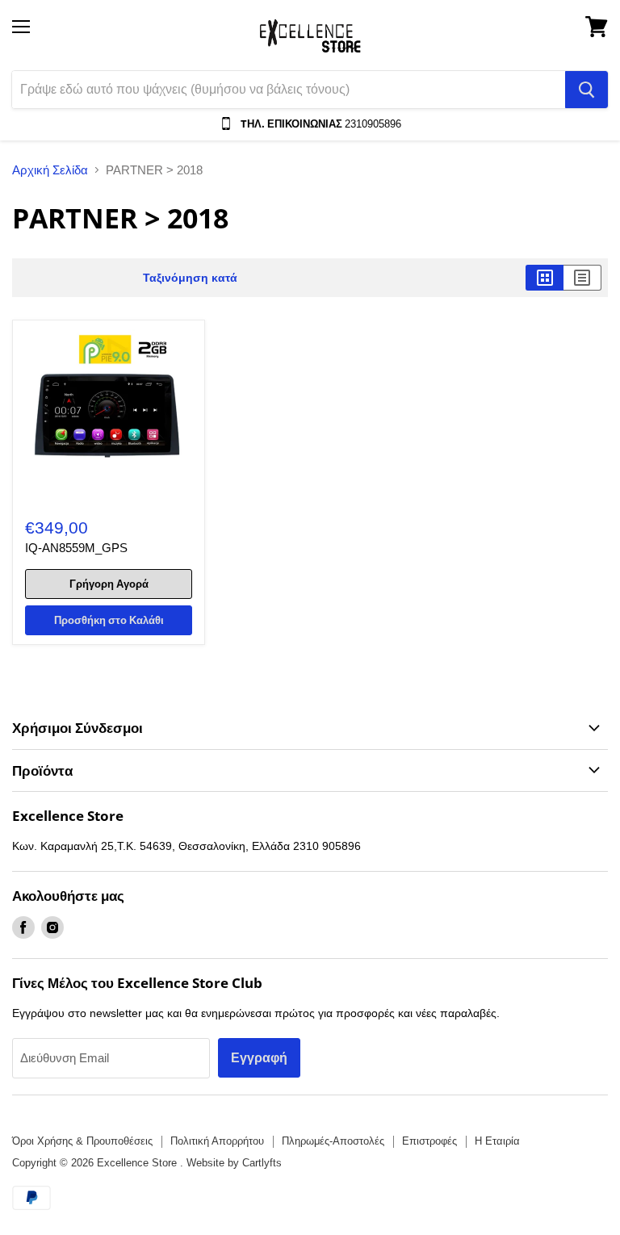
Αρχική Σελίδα (50, 170)
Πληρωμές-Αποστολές (333, 1141)
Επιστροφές (429, 1141)
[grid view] (544, 278)
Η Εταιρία (497, 1141)
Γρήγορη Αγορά (109, 583)
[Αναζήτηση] (586, 89)
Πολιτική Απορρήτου (217, 1141)
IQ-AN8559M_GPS (76, 548)
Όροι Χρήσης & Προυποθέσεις (82, 1141)
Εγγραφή (259, 1057)
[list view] (582, 278)
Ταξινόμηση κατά (190, 277)
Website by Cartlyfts (234, 1163)
